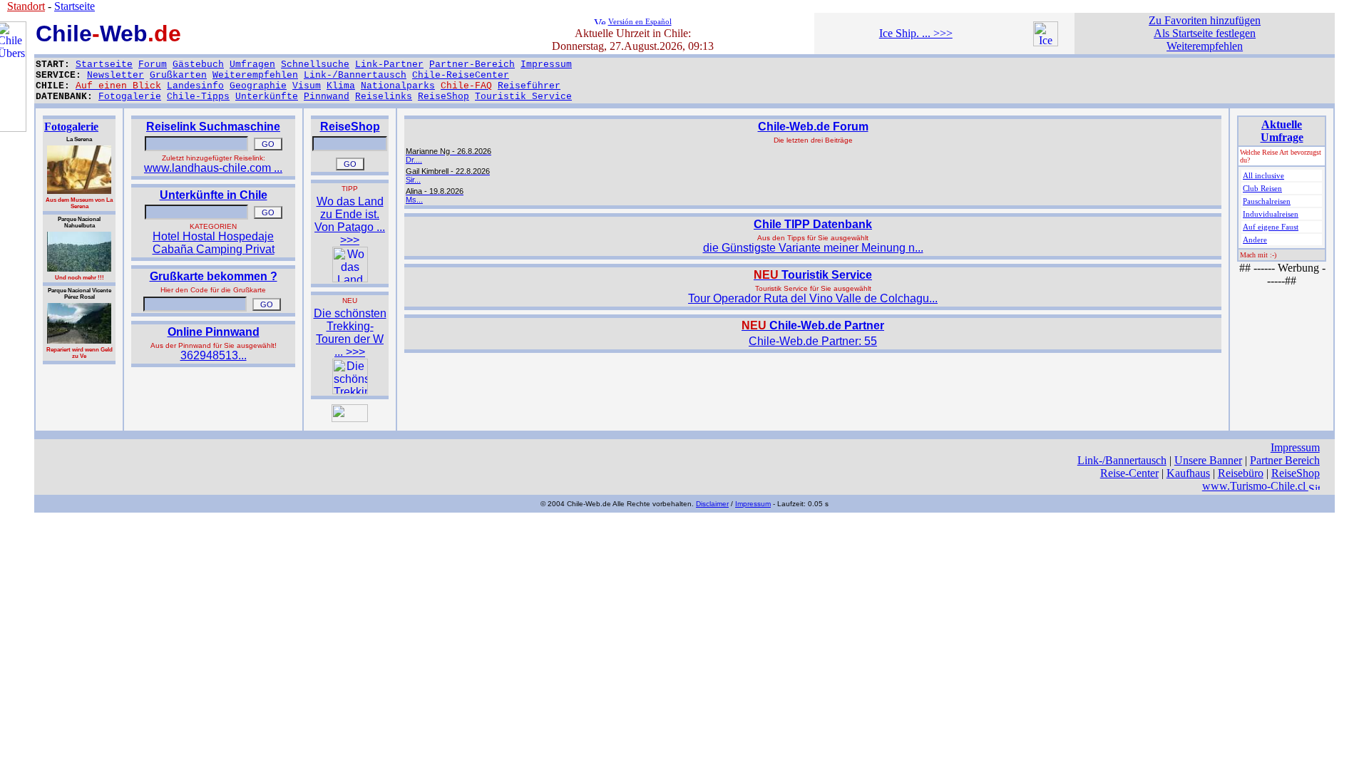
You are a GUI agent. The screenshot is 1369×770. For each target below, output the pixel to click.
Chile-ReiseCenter (460, 75)
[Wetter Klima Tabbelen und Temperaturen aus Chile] (350, 418)
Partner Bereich (1285, 460)
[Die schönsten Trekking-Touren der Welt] (350, 390)
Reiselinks (383, 96)
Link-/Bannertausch (355, 75)
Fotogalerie (129, 96)
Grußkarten (178, 75)
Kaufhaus (1188, 473)
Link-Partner (389, 64)
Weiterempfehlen (255, 75)
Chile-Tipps (198, 96)
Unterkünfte (266, 96)
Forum (152, 64)
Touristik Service (523, 96)
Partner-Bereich (472, 64)
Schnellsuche (315, 64)
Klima (341, 86)
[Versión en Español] (599, 20)
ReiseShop (443, 96)
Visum (306, 86)
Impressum (546, 64)
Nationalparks (398, 86)
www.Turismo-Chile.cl (1255, 486)
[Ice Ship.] (1045, 42)
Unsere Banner (1208, 460)
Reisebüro (1240, 473)
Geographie (258, 86)
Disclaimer (712, 504)
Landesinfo (195, 86)
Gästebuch (198, 64)
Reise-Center (1129, 473)
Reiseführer (529, 86)
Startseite (104, 64)
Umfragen (252, 64)
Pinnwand (326, 96)
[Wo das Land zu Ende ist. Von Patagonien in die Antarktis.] (350, 278)
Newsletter (115, 75)
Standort (26, 6)
